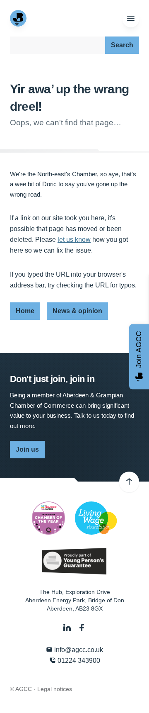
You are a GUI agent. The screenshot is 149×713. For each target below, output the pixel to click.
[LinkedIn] (68, 627)
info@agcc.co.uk (78, 649)
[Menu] (131, 18)
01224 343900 (78, 660)
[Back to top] (129, 482)
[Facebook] (82, 627)
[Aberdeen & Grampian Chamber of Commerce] (19, 18)
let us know (74, 239)
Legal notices (54, 689)
